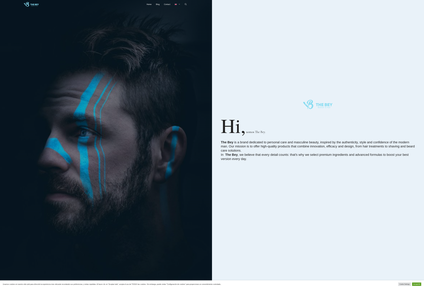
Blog (158, 4)
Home (149, 4)
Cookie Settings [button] (404, 284)
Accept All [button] (416, 284)
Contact (167, 4)
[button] (186, 4)
